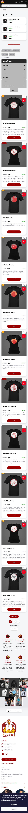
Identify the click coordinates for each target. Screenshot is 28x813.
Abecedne (12, 54)
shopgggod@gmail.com (10, 744)
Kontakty (3, 778)
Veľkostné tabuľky (5, 769)
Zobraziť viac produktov (14, 44)
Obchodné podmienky (6, 776)
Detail (14, 137)
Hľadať (24, 5)
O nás (2, 767)
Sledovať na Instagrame (15, 710)
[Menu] (26, 2)
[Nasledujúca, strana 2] (14, 621)
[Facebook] (2, 754)
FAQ (2, 771)
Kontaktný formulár (9, 759)
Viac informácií (12, 800)
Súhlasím (14, 809)
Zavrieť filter (7, 61)
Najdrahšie (5, 54)
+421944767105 (8, 747)
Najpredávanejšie (6, 50)
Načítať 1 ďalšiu (14, 616)
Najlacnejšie (16, 50)
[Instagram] (6, 754)
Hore (15, 628)
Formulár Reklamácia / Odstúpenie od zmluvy (12, 774)
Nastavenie (14, 804)
